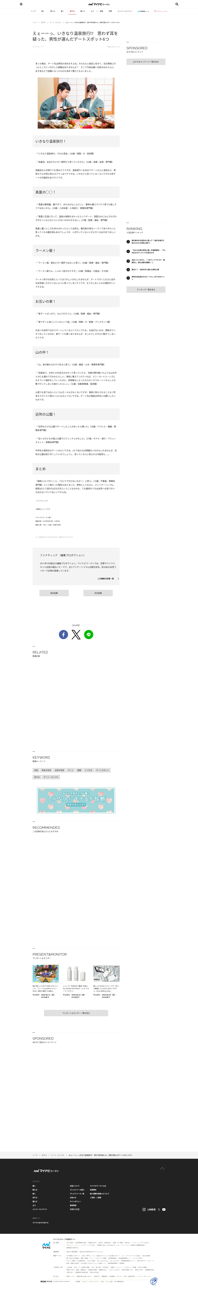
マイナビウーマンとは (98, 1186)
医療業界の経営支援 (81, 1272)
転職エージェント (116, 1267)
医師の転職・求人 (127, 1270)
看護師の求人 (103, 1270)
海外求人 (127, 1243)
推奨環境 (73, 1205)
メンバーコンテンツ (125, 11)
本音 (36, 770)
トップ (33, 11)
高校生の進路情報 (71, 1252)
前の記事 (54, 593)
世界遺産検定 (112, 1258)
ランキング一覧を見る (146, 289)
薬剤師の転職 (92, 1270)
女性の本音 (59, 770)
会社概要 (77, 1281)
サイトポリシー (75, 1201)
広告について (75, 1186)
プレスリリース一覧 (77, 1194)
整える (52, 11)
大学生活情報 (146, 1256)
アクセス (84, 1281)
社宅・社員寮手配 (129, 1276)
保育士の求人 (139, 1270)
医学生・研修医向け (105, 1243)
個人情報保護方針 (119, 1281)
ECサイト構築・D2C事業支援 (75, 1261)
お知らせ (73, 1197)
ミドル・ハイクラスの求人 (140, 1243)
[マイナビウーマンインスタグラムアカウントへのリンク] (144, 1209)
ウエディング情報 (100, 1258)
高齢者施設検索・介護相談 (116, 1263)
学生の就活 (69, 1243)
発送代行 (97, 1276)
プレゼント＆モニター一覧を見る (76, 1013)
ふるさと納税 (91, 1261)
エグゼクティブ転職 (130, 1267)
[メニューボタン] (21, 4)
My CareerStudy (102, 1261)
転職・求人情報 (118, 1243)
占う (92, 11)
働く (43, 11)
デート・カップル (55, 22)
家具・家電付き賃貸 (72, 1263)
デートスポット (102, 770)
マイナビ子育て (138, 1258)
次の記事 (98, 593)
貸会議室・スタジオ (115, 1276)
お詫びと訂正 (75, 1209)
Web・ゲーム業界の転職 (81, 1267)
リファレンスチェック (144, 1276)
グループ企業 (109, 1281)
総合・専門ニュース (88, 1256)
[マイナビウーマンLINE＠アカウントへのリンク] (152, 1209)
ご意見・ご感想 (95, 1197)
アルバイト (69, 1245)
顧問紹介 (83, 1270)
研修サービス (70, 1276)
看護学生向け (92, 1243)
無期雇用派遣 (149, 1270)
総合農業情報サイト (125, 1258)
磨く (62, 11)
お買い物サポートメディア (145, 1261)
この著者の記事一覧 (106, 578)
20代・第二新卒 (96, 1267)
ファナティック (38, 46)
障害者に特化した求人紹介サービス (108, 1245)
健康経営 (104, 1276)
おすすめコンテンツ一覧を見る (146, 62)
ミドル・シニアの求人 (88, 1245)
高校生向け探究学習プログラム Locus (91, 1252)
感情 (79, 770)
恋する (72, 11)
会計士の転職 (142, 1267)
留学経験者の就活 (80, 1243)
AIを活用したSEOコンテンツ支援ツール (93, 1263)
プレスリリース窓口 (77, 1190)
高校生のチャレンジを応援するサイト (108, 1256)
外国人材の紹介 (94, 1272)
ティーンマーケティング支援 (131, 1256)
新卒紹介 (106, 1267)
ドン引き (88, 770)
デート (70, 770)
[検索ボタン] (177, 4)
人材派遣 (69, 1267)
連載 (101, 11)
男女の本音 (46, 770)
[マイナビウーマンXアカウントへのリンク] (159, 1209)
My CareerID (114, 1261)
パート (77, 1245)
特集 (110, 11)
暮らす (82, 11)
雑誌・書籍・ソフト (87, 1258)
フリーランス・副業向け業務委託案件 (133, 1245)
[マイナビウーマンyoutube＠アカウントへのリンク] (163, 1209)
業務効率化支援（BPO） (84, 1276)
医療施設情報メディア (128, 1261)
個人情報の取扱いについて (99, 1194)
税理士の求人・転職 (72, 1270)
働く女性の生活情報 (72, 1258)
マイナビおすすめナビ (41, 1223)
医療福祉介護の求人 (72, 1248)
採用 (102, 1281)
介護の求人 (69, 1272)
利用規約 (93, 1190)
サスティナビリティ (94, 1281)
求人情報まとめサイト (73, 1256)
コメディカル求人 (114, 1270)
